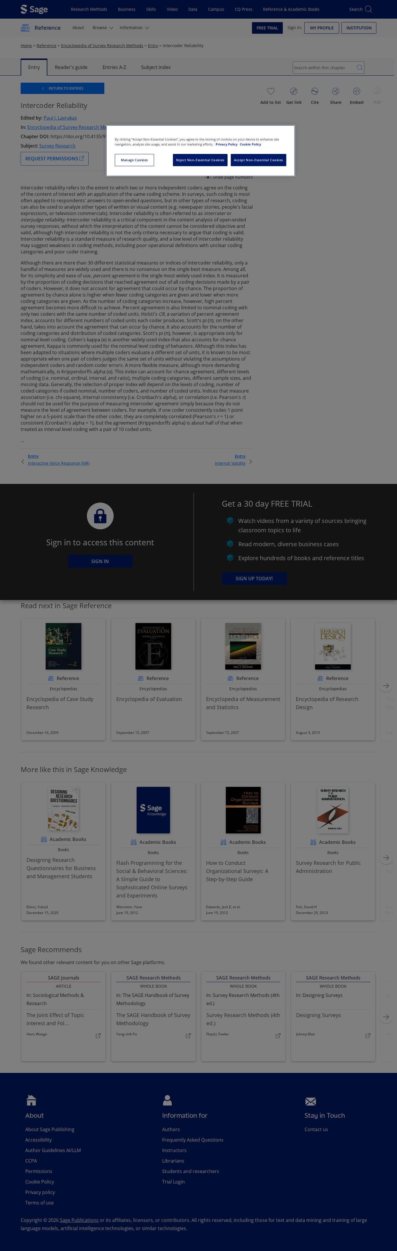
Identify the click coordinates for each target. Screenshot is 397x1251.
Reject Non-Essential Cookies (200, 160)
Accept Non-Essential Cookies (258, 160)
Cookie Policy (250, 144)
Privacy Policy (227, 144)
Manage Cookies (134, 160)
